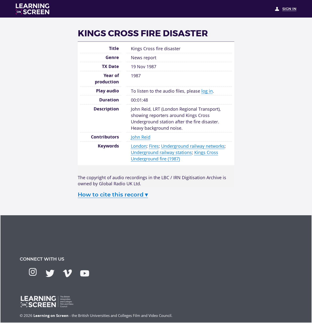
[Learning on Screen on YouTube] (84, 273)
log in (207, 91)
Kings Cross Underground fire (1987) (174, 155)
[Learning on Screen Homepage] (33, 9)
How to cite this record (113, 194)
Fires (154, 146)
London (138, 146)
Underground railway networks (192, 146)
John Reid (140, 137)
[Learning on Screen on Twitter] (50, 273)
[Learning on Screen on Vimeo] (67, 273)
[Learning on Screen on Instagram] (32, 271)
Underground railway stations (161, 152)
